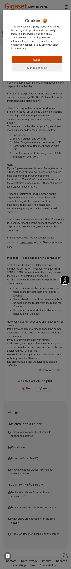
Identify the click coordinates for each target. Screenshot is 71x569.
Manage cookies (37, 67)
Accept (37, 59)
